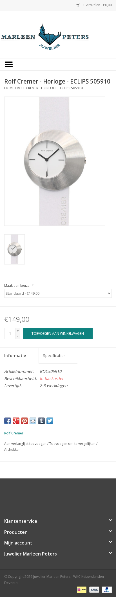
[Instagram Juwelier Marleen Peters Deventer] (63, 495)
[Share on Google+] (16, 420)
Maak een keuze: (18, 285)
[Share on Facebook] (7, 420)
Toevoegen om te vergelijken (72, 443)
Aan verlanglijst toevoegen (25, 443)
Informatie (15, 355)
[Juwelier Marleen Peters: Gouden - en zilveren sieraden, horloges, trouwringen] (58, 33)
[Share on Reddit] (33, 420)
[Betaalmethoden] (81, 589)
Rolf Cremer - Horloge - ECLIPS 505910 (50, 88)
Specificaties (54, 355)
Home (9, 88)
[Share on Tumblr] (41, 420)
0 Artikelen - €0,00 (97, 5)
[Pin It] (24, 420)
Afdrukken (12, 449)
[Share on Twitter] (49, 420)
